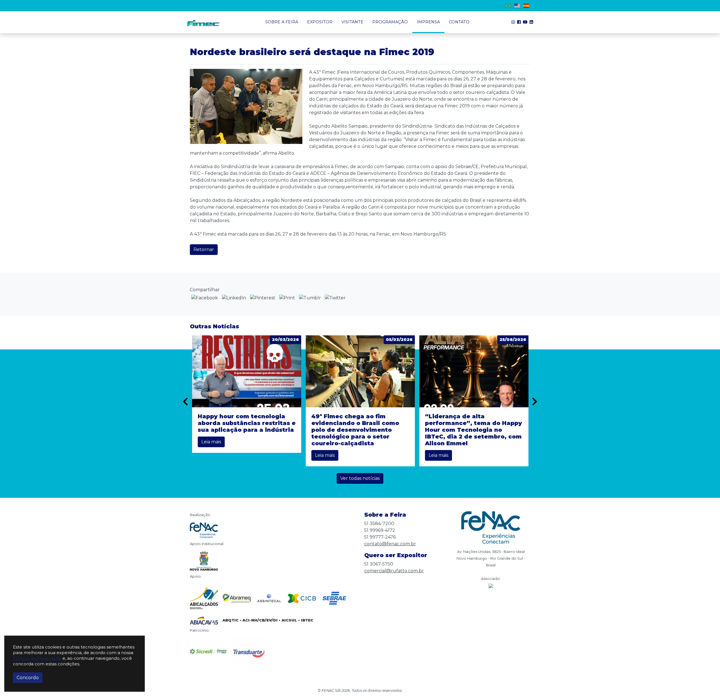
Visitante (352, 21)
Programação (390, 21)
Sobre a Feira (281, 21)
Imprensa (428, 21)
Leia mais (211, 441)
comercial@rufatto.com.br (394, 570)
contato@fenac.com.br (390, 543)
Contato (459, 21)
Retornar (204, 249)
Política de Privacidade (37, 658)
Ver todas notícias (360, 478)
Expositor (319, 21)
